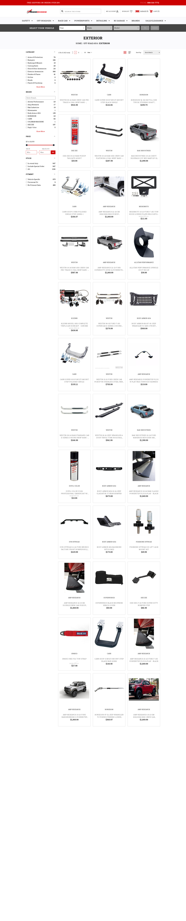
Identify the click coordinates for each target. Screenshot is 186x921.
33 (85, 52)
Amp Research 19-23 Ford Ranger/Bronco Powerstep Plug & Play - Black (74, 717)
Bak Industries (144, 151)
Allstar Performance (144, 262)
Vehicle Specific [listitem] (34, 179)
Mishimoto (144, 206)
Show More (40, 87)
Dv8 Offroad (74, 542)
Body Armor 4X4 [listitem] (34, 113)
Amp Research (109, 206)
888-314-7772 (153, 3)
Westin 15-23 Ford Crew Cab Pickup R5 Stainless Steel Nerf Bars (109, 381)
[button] (141, 11)
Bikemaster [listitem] (32, 110)
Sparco (74, 654)
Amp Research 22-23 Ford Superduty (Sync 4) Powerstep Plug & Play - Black (109, 270)
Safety (26, 20)
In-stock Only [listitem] (33, 163)
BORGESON (144, 95)
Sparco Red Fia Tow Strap (74, 659)
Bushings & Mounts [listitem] (35, 63)
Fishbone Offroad (144, 542)
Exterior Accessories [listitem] (35, 71)
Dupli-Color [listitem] (32, 127)
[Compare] (86, 74)
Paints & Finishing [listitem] (35, 83)
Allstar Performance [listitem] (36, 102)
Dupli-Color (74, 486)
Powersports (81, 20)
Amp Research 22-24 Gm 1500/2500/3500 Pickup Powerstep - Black (109, 214)
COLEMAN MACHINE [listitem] (36, 122)
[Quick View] (86, 63)
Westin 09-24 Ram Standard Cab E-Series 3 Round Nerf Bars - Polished (74, 437)
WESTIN (74, 95)
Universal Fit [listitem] (33, 182)
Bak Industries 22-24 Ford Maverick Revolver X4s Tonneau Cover (144, 437)
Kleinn (74, 318)
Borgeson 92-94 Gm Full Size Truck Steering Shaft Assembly (144, 102)
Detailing (101, 20)
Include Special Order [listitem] (36, 166)
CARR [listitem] (30, 119)
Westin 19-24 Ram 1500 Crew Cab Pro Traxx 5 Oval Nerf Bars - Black (74, 270)
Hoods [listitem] (30, 80)
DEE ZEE (74, 151)
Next (89, 52)
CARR (109, 95)
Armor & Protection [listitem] (35, 57)
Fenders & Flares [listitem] (34, 74)
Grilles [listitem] (30, 77)
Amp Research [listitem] (33, 105)
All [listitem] (29, 169)
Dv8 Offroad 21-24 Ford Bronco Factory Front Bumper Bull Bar (74, 549)
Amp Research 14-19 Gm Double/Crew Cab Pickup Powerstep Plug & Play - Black (74, 605)
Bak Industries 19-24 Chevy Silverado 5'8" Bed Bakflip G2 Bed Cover (144, 158)
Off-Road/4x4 (44, 20)
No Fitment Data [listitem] (34, 185)
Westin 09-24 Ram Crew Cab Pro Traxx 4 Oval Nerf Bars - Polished (74, 102)
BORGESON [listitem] (32, 116)
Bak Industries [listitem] (33, 107)
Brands (136, 20)
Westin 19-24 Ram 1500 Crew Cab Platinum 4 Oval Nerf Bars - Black (109, 158)
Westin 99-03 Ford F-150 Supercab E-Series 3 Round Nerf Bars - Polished (109, 325)
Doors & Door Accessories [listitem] (37, 69)
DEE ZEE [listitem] (31, 125)
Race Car (62, 20)
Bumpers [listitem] (31, 60)
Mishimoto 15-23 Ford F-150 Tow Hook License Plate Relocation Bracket (144, 214)
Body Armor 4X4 (144, 318)
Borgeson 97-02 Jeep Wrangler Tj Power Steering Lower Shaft (109, 717)
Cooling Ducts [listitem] (33, 66)
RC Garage (119, 20)
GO (53, 152)
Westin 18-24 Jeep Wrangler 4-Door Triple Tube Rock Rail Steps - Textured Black (109, 437)
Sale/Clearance (154, 20)
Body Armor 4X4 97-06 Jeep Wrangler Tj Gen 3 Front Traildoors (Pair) (144, 325)
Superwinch (109, 598)
